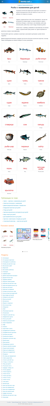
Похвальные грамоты (8, 336)
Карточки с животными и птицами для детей (14, 219)
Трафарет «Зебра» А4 (8, 367)
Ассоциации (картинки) (8, 260)
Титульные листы (7, 365)
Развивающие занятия (8, 344)
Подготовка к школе (7, 328)
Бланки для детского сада (9, 263)
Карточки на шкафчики (8, 289)
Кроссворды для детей (8, 295)
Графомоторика (6, 273)
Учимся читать (6, 379)
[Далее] (47, 236)
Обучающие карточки (8, 310)
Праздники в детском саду (9, 338)
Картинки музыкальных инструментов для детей (15, 212)
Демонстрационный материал (26, 5)
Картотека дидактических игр (10, 285)
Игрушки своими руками (9, 281)
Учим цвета (5, 381)
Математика (6, 301)
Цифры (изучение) (7, 393)
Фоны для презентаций (8, 391)
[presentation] (8, 237)
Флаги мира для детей (37, 239)
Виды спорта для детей (9, 214)
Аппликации (6, 258)
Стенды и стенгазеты (8, 362)
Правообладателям (16, 402)
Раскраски (5, 354)
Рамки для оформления (8, 350)
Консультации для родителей (10, 293)
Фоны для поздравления (9, 389)
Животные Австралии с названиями (12, 203)
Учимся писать (6, 373)
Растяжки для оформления (9, 356)
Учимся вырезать (7, 371)
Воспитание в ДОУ (7, 265)
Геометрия (5, 271)
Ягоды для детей (7, 210)
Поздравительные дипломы (9, 332)
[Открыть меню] (2, 1)
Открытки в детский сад (8, 314)
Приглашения (6, 342)
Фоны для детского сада (9, 385)
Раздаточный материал (8, 348)
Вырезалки (5, 267)
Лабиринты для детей (8, 297)
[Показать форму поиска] (47, 2)
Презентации (6, 340)
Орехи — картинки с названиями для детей (14, 201)
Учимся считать (7, 377)
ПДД (4, 324)
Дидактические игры (8, 277)
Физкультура (6, 383)
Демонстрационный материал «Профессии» (14, 205)
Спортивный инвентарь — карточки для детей (15, 221)
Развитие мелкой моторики (9, 346)
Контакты (24, 402)
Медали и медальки (8, 303)
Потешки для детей (7, 334)
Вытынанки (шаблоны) (8, 269)
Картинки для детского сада (9, 283)
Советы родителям (7, 358)
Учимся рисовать (7, 375)
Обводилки (5, 307)
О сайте (9, 402)
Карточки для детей (7, 287)
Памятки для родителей (8, 320)
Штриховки (5, 397)
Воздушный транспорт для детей (11, 207)
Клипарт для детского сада (9, 291)
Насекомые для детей (6, 247)
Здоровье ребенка (7, 279)
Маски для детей (7, 299)
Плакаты (5, 326)
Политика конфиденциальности (35, 402)
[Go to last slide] (3, 236)
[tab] (22, 251)
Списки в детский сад (8, 360)
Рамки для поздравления (9, 352)
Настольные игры (7, 305)
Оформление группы (8, 316)
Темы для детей (7, 363)
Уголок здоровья (7, 369)
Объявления (6, 312)
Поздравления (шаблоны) (9, 330)
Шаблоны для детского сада (9, 395)
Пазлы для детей (7, 318)
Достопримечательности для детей (12, 216)
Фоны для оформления (8, 387)
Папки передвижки (7, 322)
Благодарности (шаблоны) (9, 261)
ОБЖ (4, 309)
